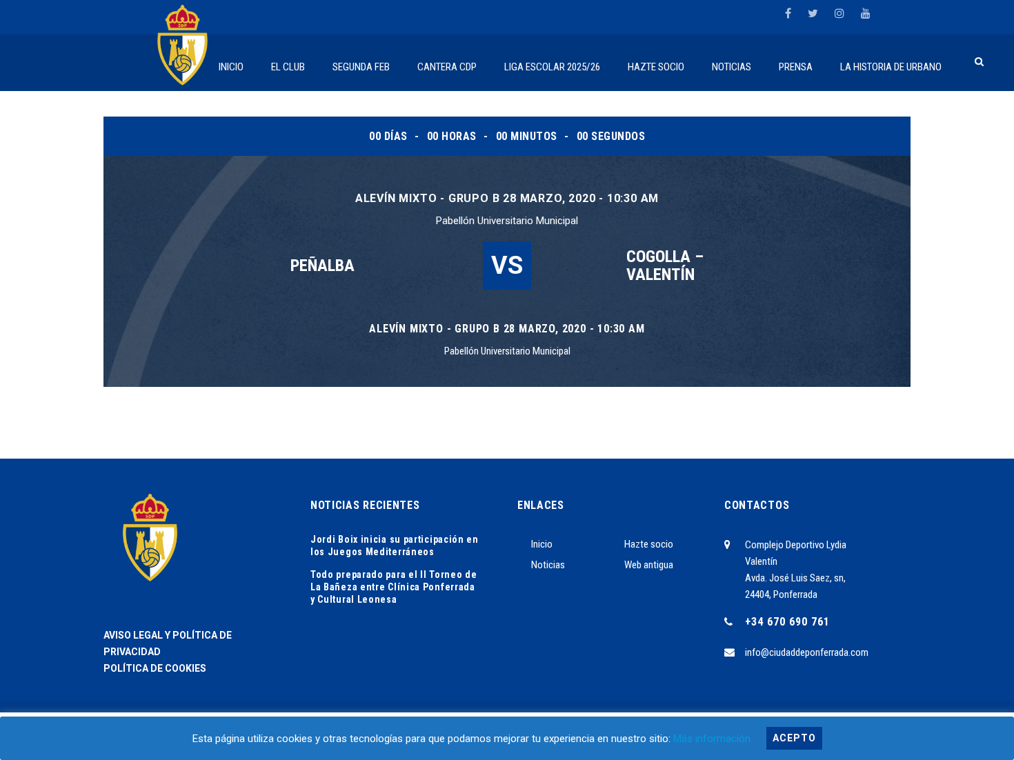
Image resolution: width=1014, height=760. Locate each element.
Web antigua (648, 565)
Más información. (713, 738)
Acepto (794, 737)
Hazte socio (648, 544)
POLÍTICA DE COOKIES (154, 668)
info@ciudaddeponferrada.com (806, 652)
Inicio (542, 544)
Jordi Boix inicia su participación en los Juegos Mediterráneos (394, 545)
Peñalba (322, 265)
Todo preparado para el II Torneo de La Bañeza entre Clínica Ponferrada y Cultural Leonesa (393, 587)
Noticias (548, 565)
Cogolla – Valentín (665, 265)
